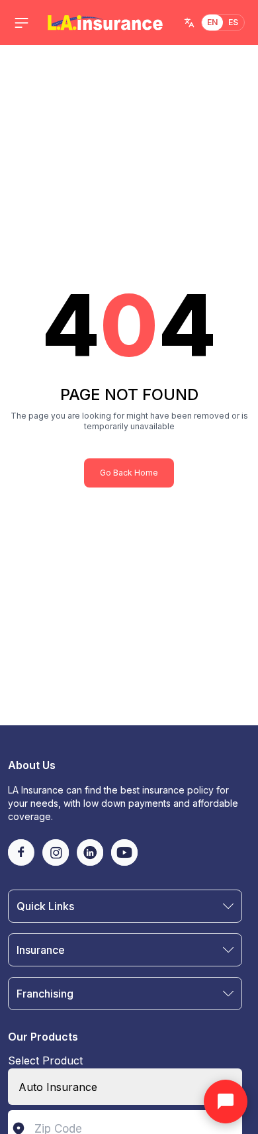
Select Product (45, 1060)
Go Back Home (129, 473)
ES (233, 22)
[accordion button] (228, 906)
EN (212, 22)
